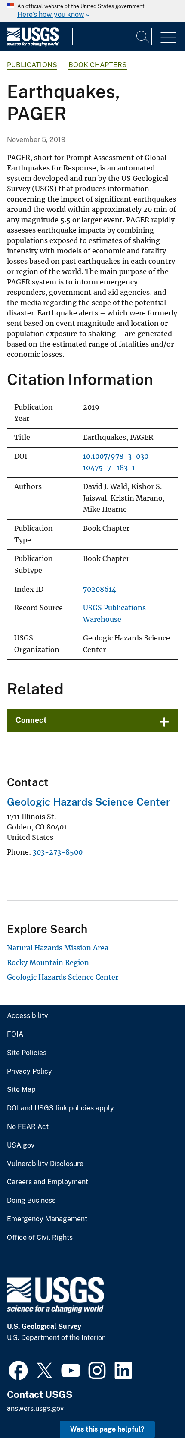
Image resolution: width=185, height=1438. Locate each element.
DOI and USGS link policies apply (60, 1108)
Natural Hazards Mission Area (57, 947)
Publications (32, 65)
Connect (31, 720)
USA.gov (20, 1145)
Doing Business (31, 1201)
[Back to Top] (154, 1407)
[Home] (33, 44)
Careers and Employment (47, 1182)
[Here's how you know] (92, 11)
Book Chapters (97, 65)
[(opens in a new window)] (18, 1369)
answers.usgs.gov (35, 1408)
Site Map (21, 1090)
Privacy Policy (29, 1071)
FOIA (15, 1034)
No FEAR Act (28, 1127)
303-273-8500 (58, 852)
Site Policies (26, 1053)
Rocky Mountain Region (48, 962)
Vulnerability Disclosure (45, 1164)
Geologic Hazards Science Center (88, 802)
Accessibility (27, 1016)
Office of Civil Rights (40, 1238)
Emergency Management (47, 1219)
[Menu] (168, 37)
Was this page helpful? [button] (107, 1429)
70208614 (99, 589)
